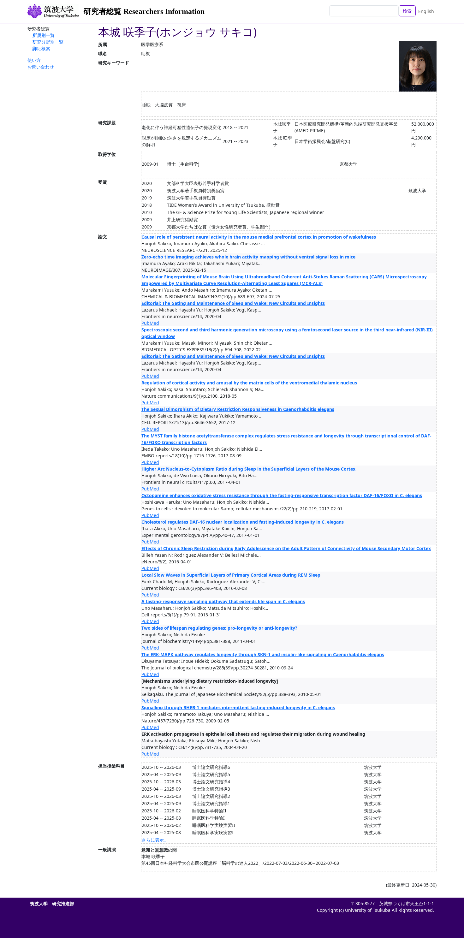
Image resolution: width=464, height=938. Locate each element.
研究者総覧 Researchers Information (144, 11)
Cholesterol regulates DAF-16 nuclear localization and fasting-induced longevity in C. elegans (242, 522)
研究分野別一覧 (48, 42)
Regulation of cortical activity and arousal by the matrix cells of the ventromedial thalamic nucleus (249, 383)
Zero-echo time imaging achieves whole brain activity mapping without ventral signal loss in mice (248, 257)
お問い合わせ (40, 67)
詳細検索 (41, 48)
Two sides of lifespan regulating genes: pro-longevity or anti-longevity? (219, 628)
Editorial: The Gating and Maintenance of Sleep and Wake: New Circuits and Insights (233, 303)
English (426, 11)
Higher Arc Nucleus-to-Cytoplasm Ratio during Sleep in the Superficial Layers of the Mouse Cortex (248, 469)
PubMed (150, 323)
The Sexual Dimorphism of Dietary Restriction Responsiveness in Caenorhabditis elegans (237, 409)
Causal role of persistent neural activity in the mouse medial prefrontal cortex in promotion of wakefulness (258, 237)
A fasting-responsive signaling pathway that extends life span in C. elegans (223, 601)
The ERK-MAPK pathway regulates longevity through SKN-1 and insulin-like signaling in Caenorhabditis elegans (262, 654)
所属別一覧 (44, 35)
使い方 (34, 60)
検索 (407, 11)
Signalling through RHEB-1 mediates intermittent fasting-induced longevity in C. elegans (238, 707)
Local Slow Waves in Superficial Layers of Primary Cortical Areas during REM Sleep (230, 575)
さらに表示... (155, 840)
